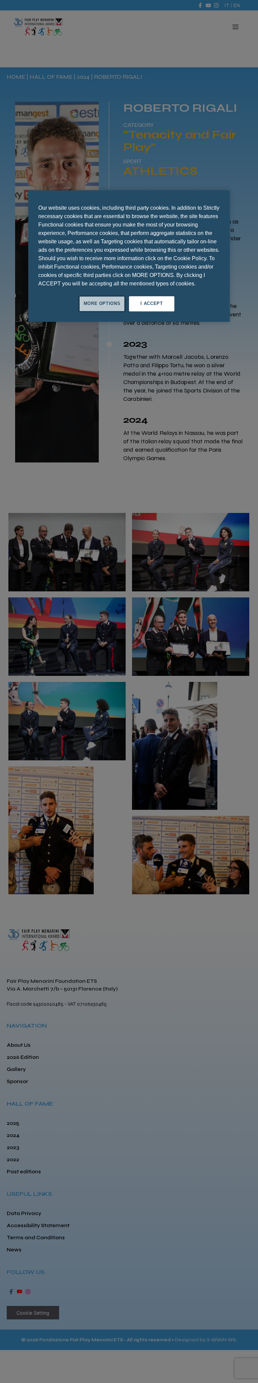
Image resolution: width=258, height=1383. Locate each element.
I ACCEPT (151, 303)
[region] (129, 256)
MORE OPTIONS (102, 303)
